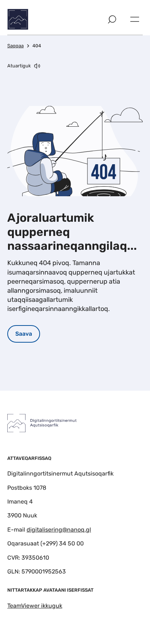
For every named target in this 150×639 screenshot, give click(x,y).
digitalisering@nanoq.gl (59, 529)
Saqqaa (15, 45)
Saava (23, 333)
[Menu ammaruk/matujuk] (135, 19)
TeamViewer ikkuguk (34, 605)
